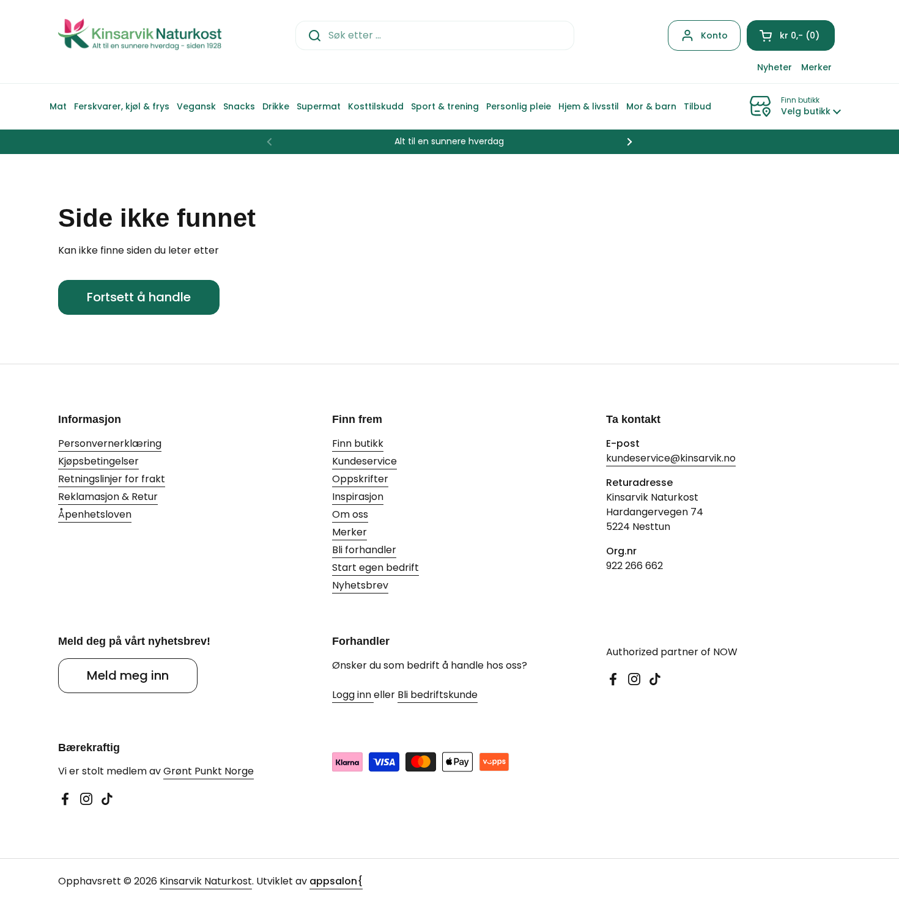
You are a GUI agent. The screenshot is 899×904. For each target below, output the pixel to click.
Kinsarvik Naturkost (206, 881)
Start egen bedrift (375, 567)
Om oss (350, 514)
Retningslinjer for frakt (111, 479)
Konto (714, 35)
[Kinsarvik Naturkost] (139, 35)
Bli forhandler (364, 550)
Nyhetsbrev (360, 585)
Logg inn (353, 695)
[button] (791, 35)
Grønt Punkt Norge (208, 771)
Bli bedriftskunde (438, 695)
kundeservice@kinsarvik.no (671, 458)
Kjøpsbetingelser (98, 461)
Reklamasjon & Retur (108, 497)
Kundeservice (364, 461)
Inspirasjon (357, 497)
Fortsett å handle (139, 297)
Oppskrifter (360, 479)
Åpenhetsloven (94, 514)
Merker (349, 532)
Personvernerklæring (109, 443)
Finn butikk (357, 443)
